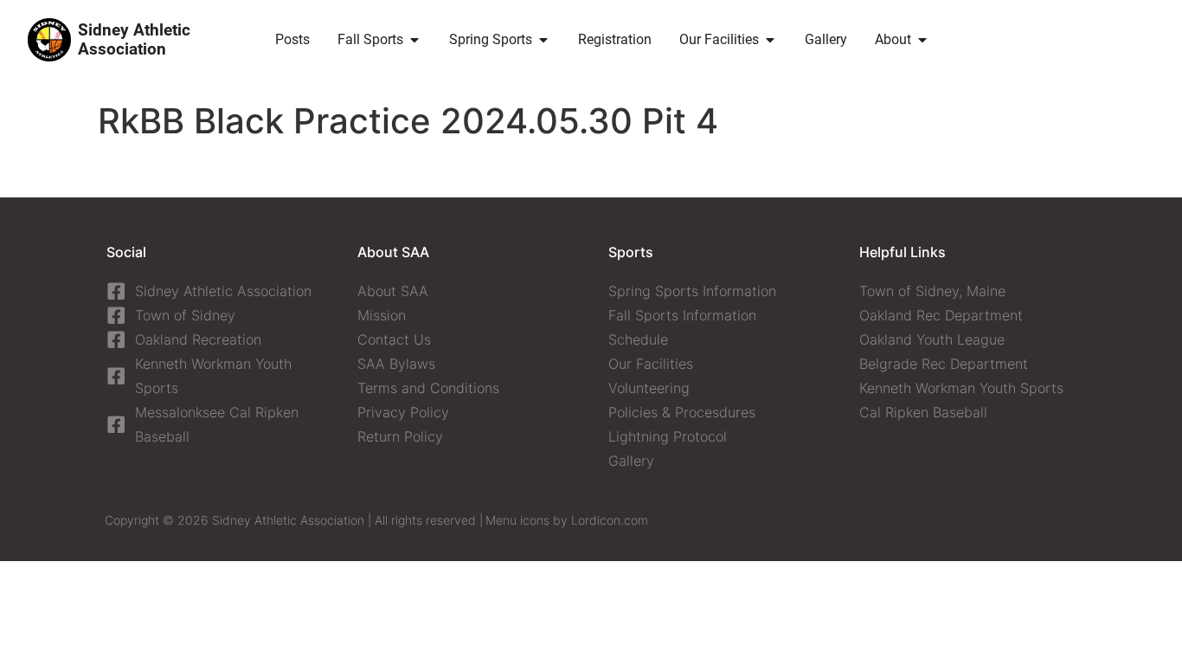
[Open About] (922, 39)
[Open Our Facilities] (770, 39)
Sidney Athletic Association (134, 39)
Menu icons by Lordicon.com (566, 520)
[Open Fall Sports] (414, 39)
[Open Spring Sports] (543, 39)
